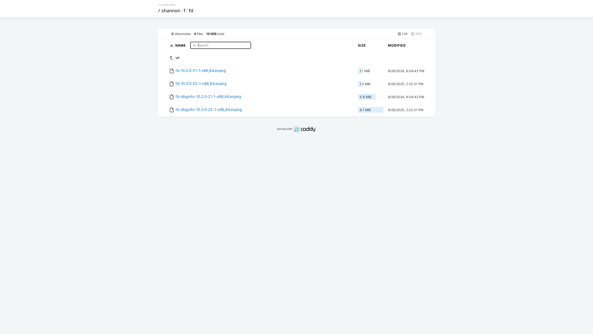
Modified (397, 45)
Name (181, 45)
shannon (170, 10)
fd (191, 10)
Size (362, 45)
